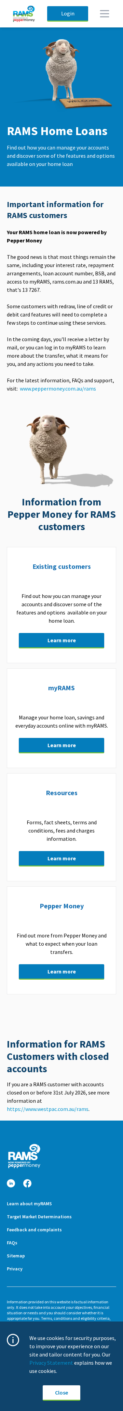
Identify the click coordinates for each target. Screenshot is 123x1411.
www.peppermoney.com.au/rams (58, 388)
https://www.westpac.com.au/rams (47, 1108)
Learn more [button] (61, 640)
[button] (11, 1183)
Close (61, 1392)
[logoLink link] (24, 1156)
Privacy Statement (51, 1362)
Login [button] (67, 13)
